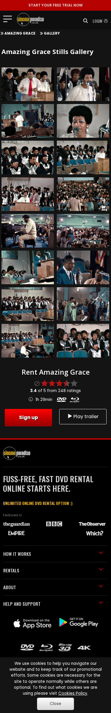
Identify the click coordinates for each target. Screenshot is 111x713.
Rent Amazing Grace (56, 372)
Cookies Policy (72, 693)
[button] (84, 20)
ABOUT (9, 587)
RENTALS (11, 570)
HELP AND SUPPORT (22, 603)
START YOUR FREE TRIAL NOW (55, 5)
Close (55, 703)
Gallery (52, 33)
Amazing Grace (20, 33)
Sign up (28, 417)
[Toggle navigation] (9, 18)
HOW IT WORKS (17, 553)
